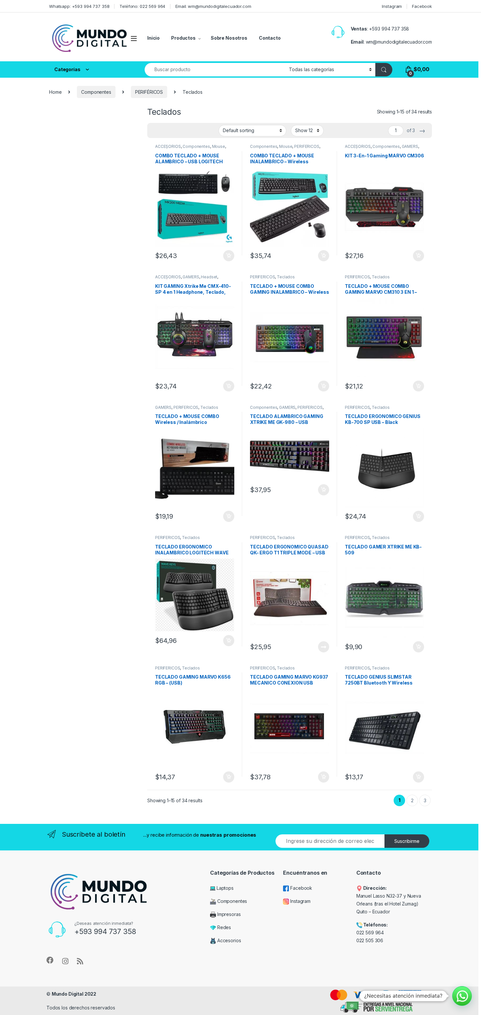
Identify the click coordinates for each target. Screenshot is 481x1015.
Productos (183, 38)
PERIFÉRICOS (149, 92)
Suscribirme (406, 841)
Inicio (153, 38)
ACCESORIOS (168, 146)
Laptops (224, 888)
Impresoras (228, 914)
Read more (323, 646)
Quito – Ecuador (373, 911)
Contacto (270, 38)
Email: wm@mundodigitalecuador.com (213, 6)
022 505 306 (370, 940)
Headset (209, 276)
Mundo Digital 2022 (74, 994)
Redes (223, 927)
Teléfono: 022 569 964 (142, 6)
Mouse (218, 146)
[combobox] (215, 69)
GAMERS (410, 146)
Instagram (392, 6)
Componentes (96, 92)
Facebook (422, 6)
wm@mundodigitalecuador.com (399, 42)
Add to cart (228, 255)
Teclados (286, 276)
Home (55, 92)
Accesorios (228, 940)
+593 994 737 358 (389, 28)
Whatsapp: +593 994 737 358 (79, 6)
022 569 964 (370, 932)
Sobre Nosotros (229, 38)
